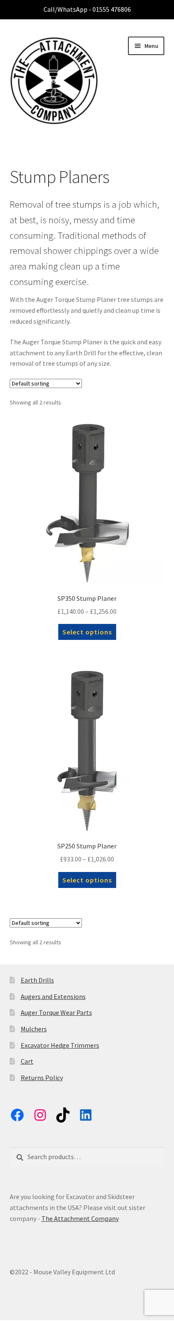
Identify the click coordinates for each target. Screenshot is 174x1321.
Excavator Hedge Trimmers (60, 1045)
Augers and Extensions (53, 996)
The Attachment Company (80, 1218)
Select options (87, 632)
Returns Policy (42, 1077)
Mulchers (34, 1029)
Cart (27, 1061)
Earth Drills (37, 980)
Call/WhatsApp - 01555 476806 (87, 9)
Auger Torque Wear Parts (56, 1012)
